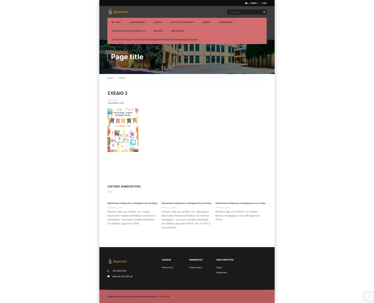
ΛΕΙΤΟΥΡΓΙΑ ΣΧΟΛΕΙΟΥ (182, 22)
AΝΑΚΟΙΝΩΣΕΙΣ (137, 22)
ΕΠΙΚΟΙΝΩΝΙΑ (225, 22)
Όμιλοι (219, 267)
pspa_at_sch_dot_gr (122, 276)
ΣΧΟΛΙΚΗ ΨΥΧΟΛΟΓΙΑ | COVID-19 (128, 31)
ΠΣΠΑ (118, 22)
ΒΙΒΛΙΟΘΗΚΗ (177, 31)
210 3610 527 (119, 270)
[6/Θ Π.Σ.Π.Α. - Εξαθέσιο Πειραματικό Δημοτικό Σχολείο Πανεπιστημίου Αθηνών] (118, 12)
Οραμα (206, 22)
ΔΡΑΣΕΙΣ (158, 31)
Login (264, 3)
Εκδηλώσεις (221, 272)
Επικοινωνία (167, 267)
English (254, 3)
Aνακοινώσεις (195, 267)
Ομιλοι (158, 22)
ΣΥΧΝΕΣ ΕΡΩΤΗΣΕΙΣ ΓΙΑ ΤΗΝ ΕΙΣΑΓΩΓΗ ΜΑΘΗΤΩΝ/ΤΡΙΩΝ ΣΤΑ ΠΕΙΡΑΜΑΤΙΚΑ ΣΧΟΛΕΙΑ (155, 39)
